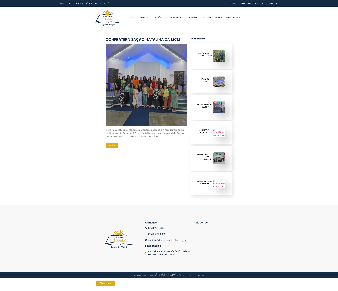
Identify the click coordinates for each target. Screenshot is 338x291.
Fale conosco (233, 17)
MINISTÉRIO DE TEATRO (204, 131)
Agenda (233, 3)
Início (132, 17)
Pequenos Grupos (212, 17)
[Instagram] (199, 229)
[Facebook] (208, 229)
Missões (158, 17)
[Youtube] (216, 229)
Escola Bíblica (173, 17)
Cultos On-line (269, 3)
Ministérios (193, 17)
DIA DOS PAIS (205, 80)
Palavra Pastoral (249, 3)
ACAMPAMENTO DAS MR (204, 105)
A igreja (143, 17)
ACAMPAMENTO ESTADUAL (204, 182)
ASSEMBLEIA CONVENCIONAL (204, 54)
